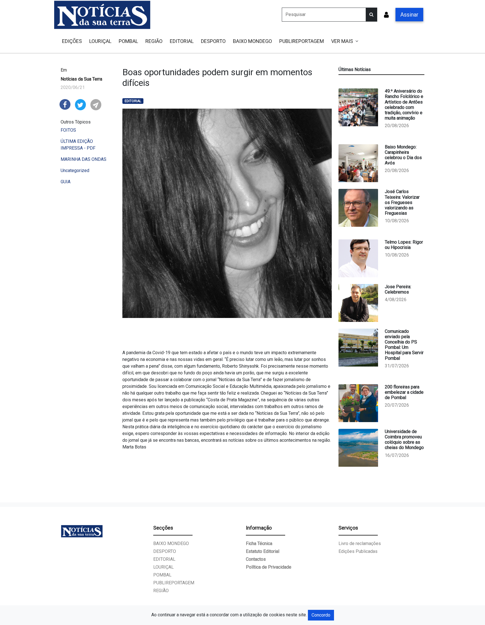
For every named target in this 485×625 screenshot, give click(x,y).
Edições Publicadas (358, 551)
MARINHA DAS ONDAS (83, 159)
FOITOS (68, 130)
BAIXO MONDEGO (252, 41)
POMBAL (128, 41)
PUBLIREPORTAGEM (301, 41)
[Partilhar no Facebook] (65, 104)
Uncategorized (75, 170)
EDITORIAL (182, 41)
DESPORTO (213, 41)
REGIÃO (154, 41)
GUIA (65, 181)
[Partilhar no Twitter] (80, 104)
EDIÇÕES (72, 41)
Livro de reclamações (359, 543)
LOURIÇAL (100, 41)
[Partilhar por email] (95, 104)
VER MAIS (342, 41)
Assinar (409, 14)
